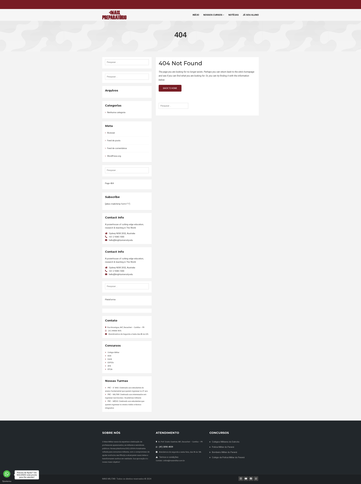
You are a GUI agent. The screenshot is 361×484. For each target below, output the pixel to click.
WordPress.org (114, 156)
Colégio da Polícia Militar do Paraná (228, 457)
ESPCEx (111, 362)
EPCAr (110, 369)
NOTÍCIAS (233, 15)
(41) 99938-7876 (114, 331)
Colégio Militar (113, 352)
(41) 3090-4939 (166, 447)
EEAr (109, 356)
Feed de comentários (117, 148)
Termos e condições (168, 457)
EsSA (110, 359)
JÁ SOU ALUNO (251, 15)
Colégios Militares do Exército (225, 442)
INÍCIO (196, 15)
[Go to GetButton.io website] (6, 481)
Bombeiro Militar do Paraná (224, 452)
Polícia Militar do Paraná (223, 447)
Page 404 (109, 183)
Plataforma (110, 299)
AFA (109, 366)
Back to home (170, 88)
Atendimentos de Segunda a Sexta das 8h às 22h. (128, 334)
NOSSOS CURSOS (213, 15)
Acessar (111, 133)
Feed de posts (113, 140)
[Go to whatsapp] (6, 473)
